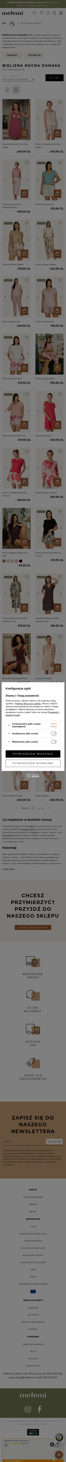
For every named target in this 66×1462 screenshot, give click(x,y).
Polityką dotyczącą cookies (28, 703)
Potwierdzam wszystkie (33, 754)
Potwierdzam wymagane (33, 763)
